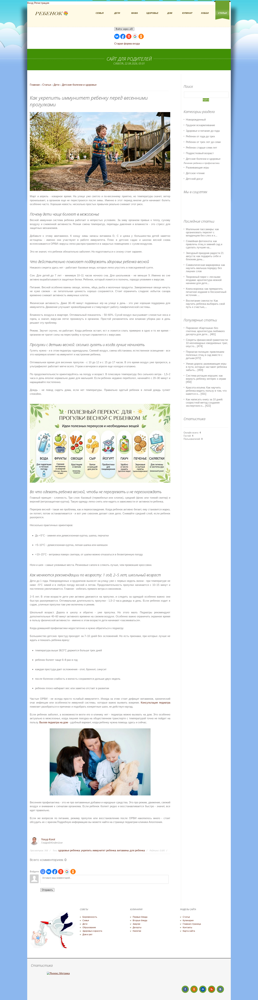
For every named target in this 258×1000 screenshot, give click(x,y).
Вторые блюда (140, 920)
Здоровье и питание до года (203, 130)
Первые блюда (140, 917)
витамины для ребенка (131, 850)
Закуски (136, 924)
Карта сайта (189, 931)
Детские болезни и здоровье (79, 84)
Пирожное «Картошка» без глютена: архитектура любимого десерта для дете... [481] (205, 331)
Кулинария (188, 920)
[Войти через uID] (42, 871)
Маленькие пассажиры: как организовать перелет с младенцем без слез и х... (202, 232)
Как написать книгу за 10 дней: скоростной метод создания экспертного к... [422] (204, 402)
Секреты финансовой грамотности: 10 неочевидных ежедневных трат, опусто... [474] (207, 343)
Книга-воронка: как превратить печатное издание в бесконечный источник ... (206, 291)
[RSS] (211, 989)
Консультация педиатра (155, 702)
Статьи (46, 84)
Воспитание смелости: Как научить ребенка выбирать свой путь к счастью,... (205, 303)
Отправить (47, 890)
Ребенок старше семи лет (201, 147)
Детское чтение (195, 173)
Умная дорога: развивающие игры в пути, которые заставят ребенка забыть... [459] (206, 366)
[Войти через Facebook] (122, 36)
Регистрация (41, 2)
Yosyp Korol (48, 839)
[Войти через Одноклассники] (141, 36)
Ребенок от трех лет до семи (203, 141)
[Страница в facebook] (185, 989)
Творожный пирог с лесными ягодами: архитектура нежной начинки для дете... (203, 280)
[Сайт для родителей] (51, 13)
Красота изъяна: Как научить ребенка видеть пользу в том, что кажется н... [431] (206, 390)
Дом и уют (87, 934)
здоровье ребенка (69, 850)
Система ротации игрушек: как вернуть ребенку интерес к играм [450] (206, 378)
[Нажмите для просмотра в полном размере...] (100, 794)
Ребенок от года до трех (200, 136)
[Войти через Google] (135, 36)
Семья (85, 920)
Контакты (187, 927)
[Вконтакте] (220, 989)
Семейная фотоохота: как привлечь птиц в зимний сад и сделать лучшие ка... (204, 244)
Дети (56, 84)
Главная (35, 84)
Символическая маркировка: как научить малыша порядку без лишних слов (205, 268)
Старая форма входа (127, 43)
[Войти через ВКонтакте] (117, 36)
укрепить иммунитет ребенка (98, 850)
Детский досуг (194, 178)
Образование (89, 927)
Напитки (137, 931)
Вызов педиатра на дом (53, 722)
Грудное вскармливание (200, 125)
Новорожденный (196, 119)
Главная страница (192, 924)
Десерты (137, 927)
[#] (194, 989)
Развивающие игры (197, 167)
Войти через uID (124, 29)
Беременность (89, 917)
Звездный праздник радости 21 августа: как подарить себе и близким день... (205, 256)
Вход (30, 2)
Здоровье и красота (92, 931)
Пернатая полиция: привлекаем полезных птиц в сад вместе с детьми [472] (205, 355)
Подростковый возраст (200, 153)
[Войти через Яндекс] (128, 36)
